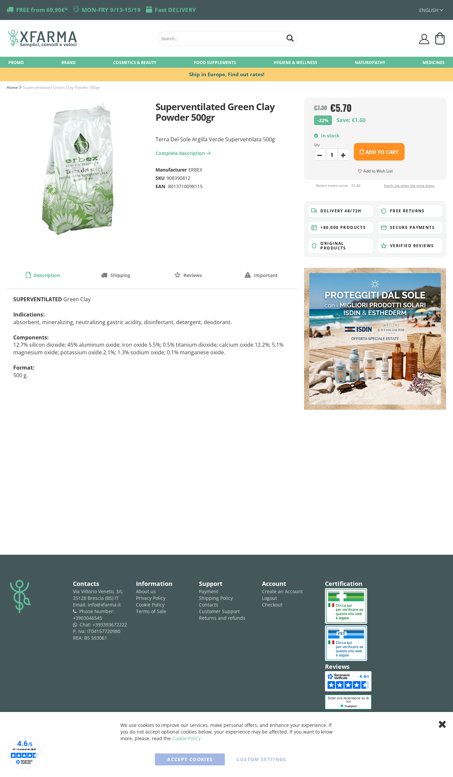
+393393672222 (110, 624)
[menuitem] (16, 62)
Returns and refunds (222, 618)
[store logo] (79, 38)
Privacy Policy (150, 598)
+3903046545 (87, 618)
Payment (208, 591)
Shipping (119, 275)
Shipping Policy (216, 598)
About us (146, 591)
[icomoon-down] (344, 155)
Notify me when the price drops (409, 185)
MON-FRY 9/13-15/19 (111, 10)
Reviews (192, 275)
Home (12, 87)
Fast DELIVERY (175, 10)
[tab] (43, 275)
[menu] (226, 62)
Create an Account (282, 591)
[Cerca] (290, 37)
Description (46, 275)
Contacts (208, 604)
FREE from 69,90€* (42, 10)
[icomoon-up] (320, 155)
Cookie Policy (150, 604)
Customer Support (219, 611)
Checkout (272, 604)
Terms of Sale (151, 611)
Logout (269, 598)
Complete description (182, 153)
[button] (431, 10)
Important (265, 275)
